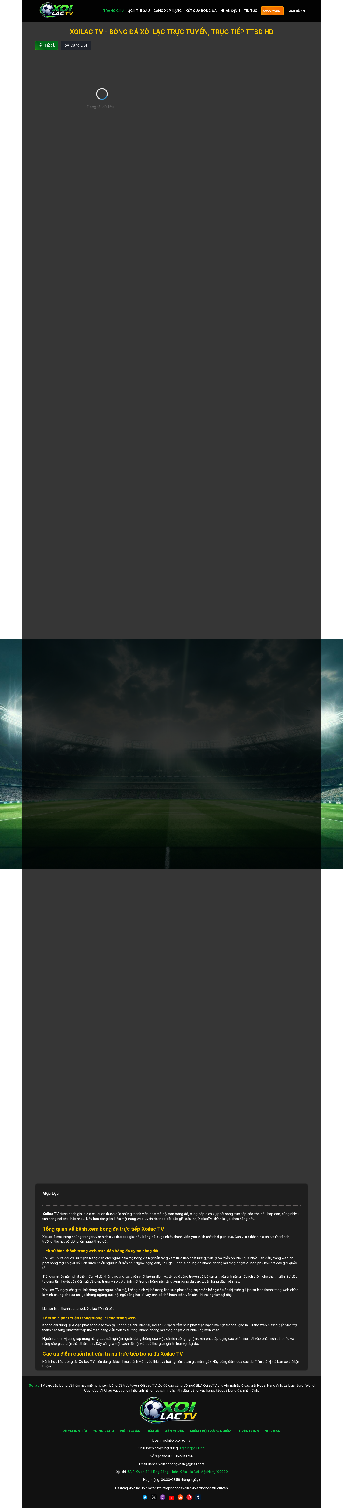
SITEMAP (272, 1431)
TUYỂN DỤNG (248, 1431)
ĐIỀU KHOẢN (130, 1431)
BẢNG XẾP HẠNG (168, 11)
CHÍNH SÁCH (103, 1431)
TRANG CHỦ (113, 11)
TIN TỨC (250, 11)
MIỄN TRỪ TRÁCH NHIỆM (210, 1431)
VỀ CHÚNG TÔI (75, 1431)
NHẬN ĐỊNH (230, 11)
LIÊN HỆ (152, 1431)
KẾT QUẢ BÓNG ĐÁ (201, 11)
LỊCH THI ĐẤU (138, 11)
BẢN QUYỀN (175, 1431)
